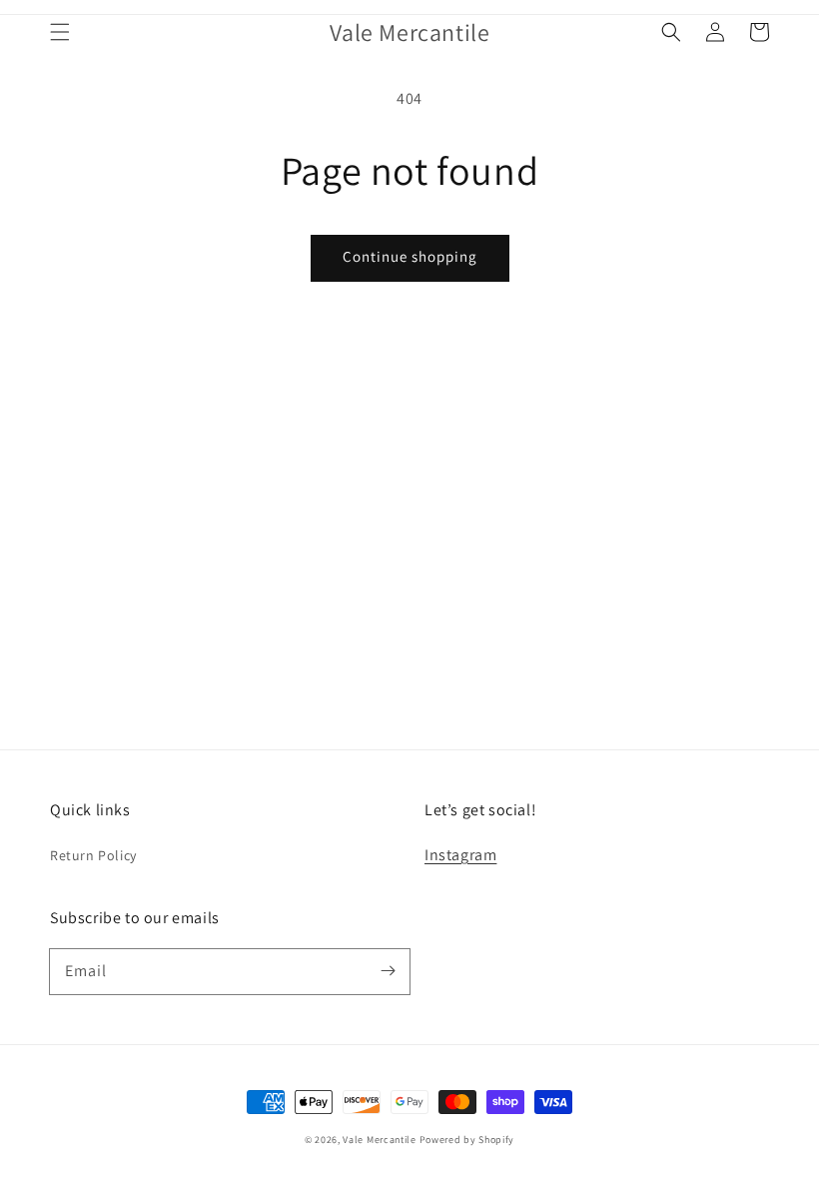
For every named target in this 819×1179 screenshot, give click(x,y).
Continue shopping (410, 256)
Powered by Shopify (467, 1139)
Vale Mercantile (379, 1139)
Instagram (460, 854)
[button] (60, 32)
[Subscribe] (388, 971)
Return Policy (93, 855)
